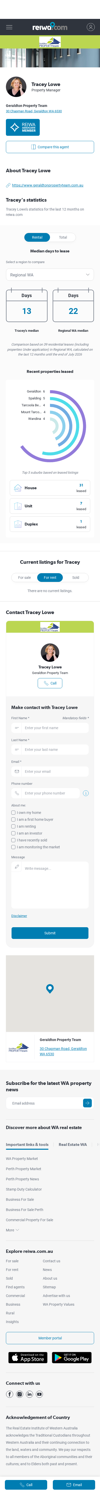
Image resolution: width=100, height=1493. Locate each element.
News (47, 1270)
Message (18, 857)
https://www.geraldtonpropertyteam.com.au (47, 185)
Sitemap (49, 1287)
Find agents (15, 1287)
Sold (75, 578)
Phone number (21, 784)
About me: (18, 805)
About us (50, 1278)
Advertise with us (56, 1296)
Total (63, 237)
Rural (10, 1313)
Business (13, 1304)
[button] (50, 989)
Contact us (51, 1261)
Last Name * (20, 740)
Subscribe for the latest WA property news (49, 1086)
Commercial (15, 1296)
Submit (50, 933)
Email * (16, 762)
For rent (50, 578)
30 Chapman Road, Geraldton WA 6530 (34, 111)
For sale (24, 578)
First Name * (49, 718)
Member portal (50, 1338)
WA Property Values (58, 1304)
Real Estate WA (73, 1144)
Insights (12, 1322)
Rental (37, 237)
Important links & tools (27, 1144)
